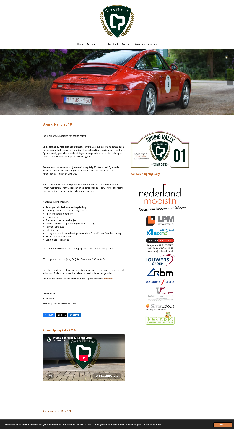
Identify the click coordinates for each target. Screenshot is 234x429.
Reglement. (108, 278)
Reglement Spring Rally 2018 (57, 411)
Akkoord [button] (223, 424)
